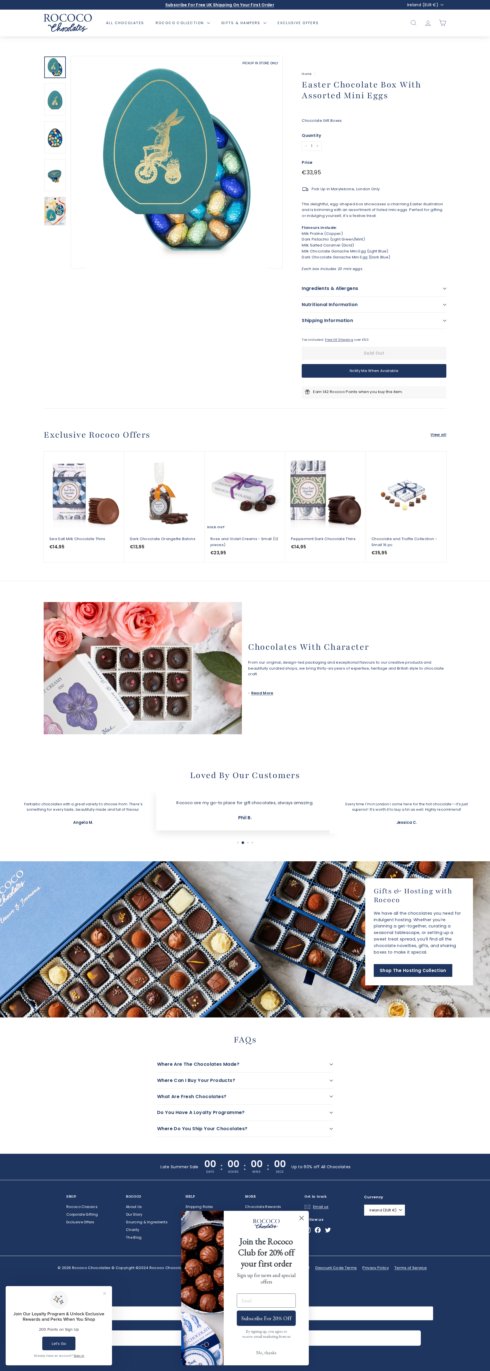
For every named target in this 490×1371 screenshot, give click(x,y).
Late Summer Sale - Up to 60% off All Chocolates (220, 5)
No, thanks (266, 1353)
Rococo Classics (82, 1206)
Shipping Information (327, 320)
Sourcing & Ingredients (147, 1222)
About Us (134, 1206)
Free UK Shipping (339, 339)
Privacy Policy (375, 1267)
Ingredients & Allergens (330, 288)
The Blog (134, 1237)
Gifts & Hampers (241, 22)
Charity (132, 1229)
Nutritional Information (330, 304)
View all (438, 434)
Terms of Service (410, 1267)
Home (306, 74)
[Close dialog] (302, 1218)
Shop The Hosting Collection (413, 970)
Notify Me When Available (374, 370)
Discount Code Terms (336, 1267)
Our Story (134, 1214)
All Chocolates (125, 22)
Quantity (311, 135)
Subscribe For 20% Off (266, 1318)
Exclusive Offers (298, 22)
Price (307, 162)
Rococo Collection (181, 22)
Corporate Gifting (82, 1214)
